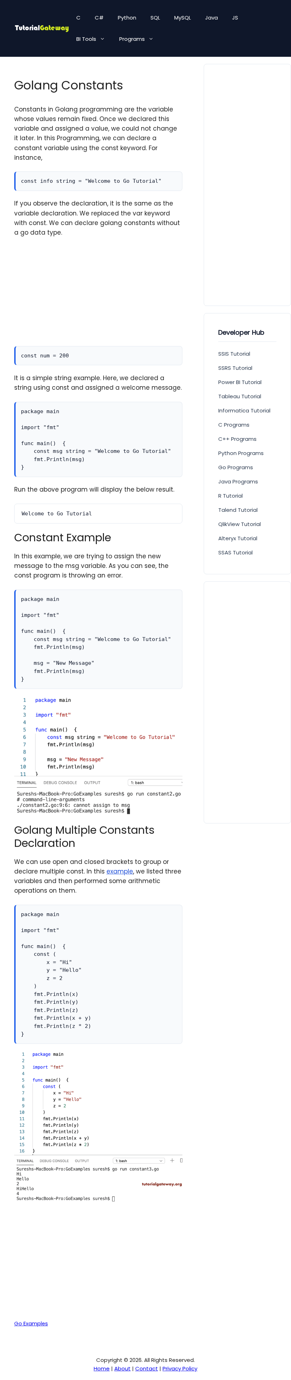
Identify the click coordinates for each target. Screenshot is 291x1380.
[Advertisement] (98, 296)
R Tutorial (230, 495)
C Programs (233, 424)
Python (127, 17)
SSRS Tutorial (235, 368)
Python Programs (241, 453)
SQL (155, 17)
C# (99, 17)
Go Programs (235, 467)
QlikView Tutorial (239, 524)
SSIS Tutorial (234, 353)
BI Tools (86, 39)
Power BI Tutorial (240, 382)
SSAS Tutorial (235, 552)
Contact (146, 1368)
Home (102, 1368)
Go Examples (31, 1323)
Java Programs (238, 481)
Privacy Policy (180, 1368)
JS (235, 17)
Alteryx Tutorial (237, 538)
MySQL (182, 17)
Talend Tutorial (238, 510)
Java (211, 17)
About (122, 1368)
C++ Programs (237, 439)
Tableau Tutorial (239, 396)
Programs (132, 39)
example (119, 871)
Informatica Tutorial (244, 410)
